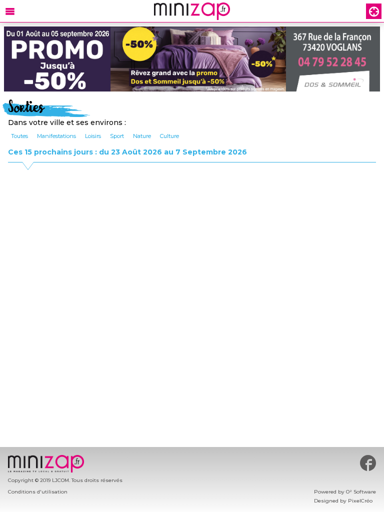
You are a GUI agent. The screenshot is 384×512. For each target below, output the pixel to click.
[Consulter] (192, 59)
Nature (142, 136)
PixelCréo (360, 501)
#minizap (368, 463)
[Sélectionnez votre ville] (374, 11)
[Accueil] (192, 11)
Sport (117, 136)
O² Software (361, 491)
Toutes (19, 136)
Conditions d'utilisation (38, 491)
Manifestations (56, 136)
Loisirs (93, 136)
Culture (169, 136)
